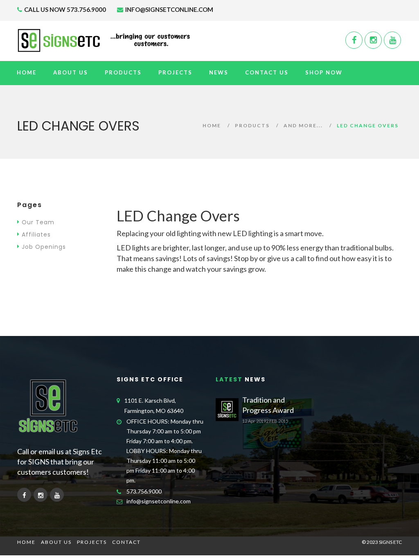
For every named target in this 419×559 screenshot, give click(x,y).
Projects (175, 72)
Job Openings (44, 247)
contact (126, 542)
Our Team (38, 222)
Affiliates (36, 234)
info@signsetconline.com (158, 501)
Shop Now (323, 72)
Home (26, 72)
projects (92, 542)
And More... (303, 125)
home (26, 542)
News (218, 72)
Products (123, 72)
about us (56, 542)
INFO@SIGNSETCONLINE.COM (168, 9)
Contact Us (266, 72)
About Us (70, 72)
